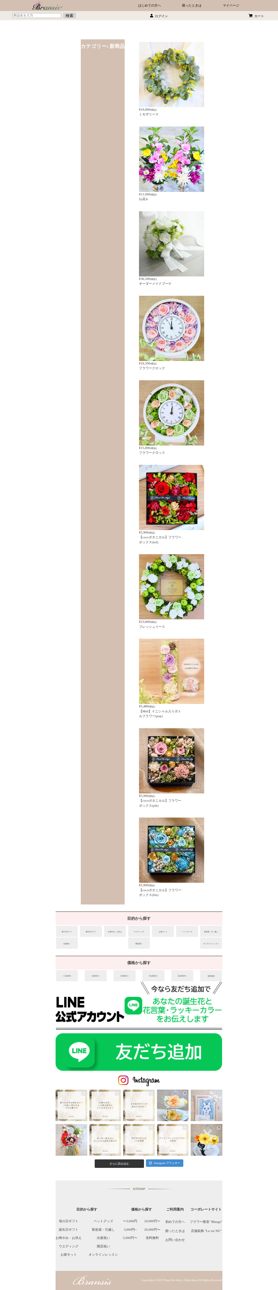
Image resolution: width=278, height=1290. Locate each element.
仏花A (143, 199)
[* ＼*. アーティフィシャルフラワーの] (173, 1140)
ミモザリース (149, 114)
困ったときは (192, 5)
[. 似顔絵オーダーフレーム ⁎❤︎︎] (206, 1105)
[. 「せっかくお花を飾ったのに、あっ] (71, 1105)
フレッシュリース (152, 626)
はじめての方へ (149, 5)
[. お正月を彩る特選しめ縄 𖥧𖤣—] (71, 1140)
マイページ (231, 5)
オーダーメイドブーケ (155, 283)
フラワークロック (152, 368)
